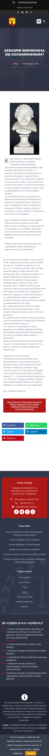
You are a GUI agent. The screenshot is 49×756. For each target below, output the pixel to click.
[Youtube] (22, 12)
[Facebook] (27, 12)
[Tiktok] (18, 12)
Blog (15, 63)
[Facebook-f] (27, 511)
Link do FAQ (11, 640)
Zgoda (31, 753)
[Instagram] (31, 12)
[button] (39, 21)
